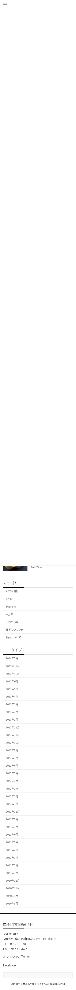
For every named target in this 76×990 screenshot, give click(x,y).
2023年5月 (12, 689)
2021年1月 (12, 873)
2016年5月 (12, 903)
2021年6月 (12, 834)
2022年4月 (12, 781)
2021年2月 (12, 865)
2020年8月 (12, 896)
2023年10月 (13, 673)
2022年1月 (12, 804)
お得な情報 (12, 591)
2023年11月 (13, 666)
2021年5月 (12, 842)
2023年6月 (12, 681)
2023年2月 (12, 712)
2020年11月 (13, 888)
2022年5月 (12, 773)
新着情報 (11, 606)
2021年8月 (12, 827)
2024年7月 (12, 658)
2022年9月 (12, 750)
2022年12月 (13, 727)
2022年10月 (13, 742)
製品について (13, 637)
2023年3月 (12, 704)
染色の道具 (12, 622)
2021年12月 (13, 812)
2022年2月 (12, 796)
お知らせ (11, 599)
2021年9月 (12, 819)
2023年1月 (12, 719)
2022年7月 (12, 758)
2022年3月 (12, 788)
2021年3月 (12, 857)
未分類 (9, 614)
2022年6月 (12, 765)
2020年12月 (13, 880)
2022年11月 (13, 735)
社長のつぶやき (14, 630)
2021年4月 (12, 850)
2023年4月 (12, 697)
